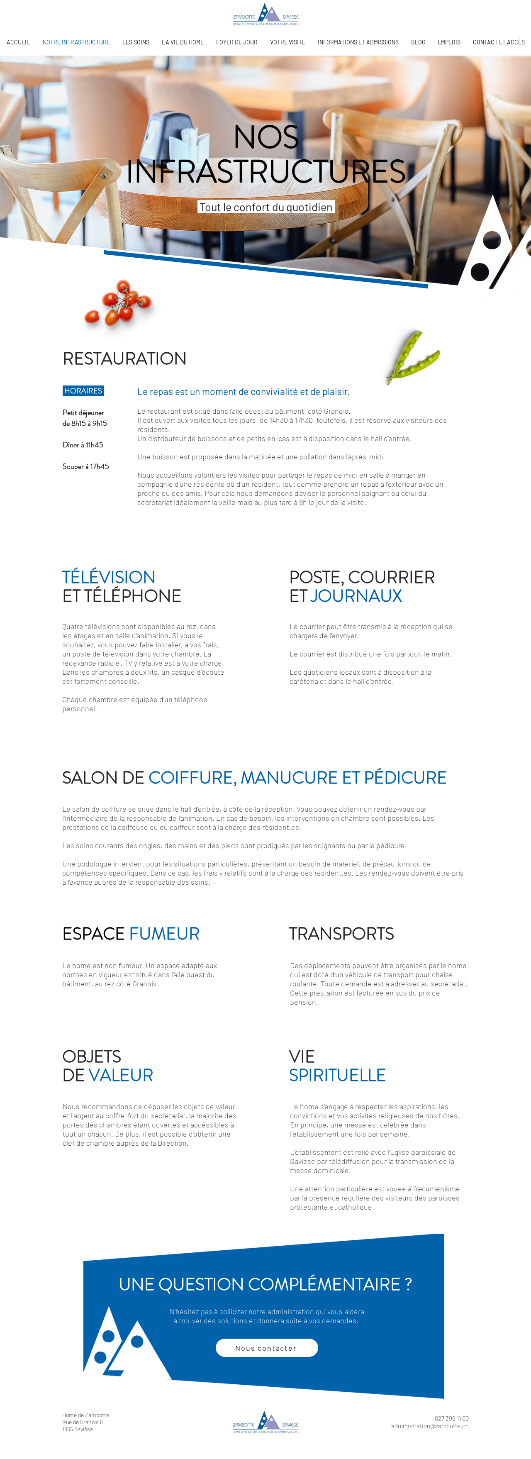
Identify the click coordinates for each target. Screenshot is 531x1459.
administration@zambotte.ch (430, 1426)
